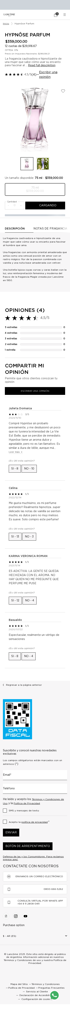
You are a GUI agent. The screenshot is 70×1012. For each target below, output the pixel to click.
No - (29, 468)
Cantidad (12, 202)
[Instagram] (16, 916)
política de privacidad (34, 822)
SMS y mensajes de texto (24, 810)
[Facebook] (6, 916)
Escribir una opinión (48, 75)
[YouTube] (25, 916)
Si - (14, 468)
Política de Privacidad (27, 803)
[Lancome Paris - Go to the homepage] (9, 14)
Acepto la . (29, 822)
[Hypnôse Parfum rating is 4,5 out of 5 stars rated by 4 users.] (14, 74)
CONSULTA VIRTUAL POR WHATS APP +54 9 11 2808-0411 (40, 902)
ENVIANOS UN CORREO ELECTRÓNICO (39, 876)
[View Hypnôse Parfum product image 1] (27, 164)
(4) (34, 74)
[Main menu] (65, 15)
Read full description (41, 65)
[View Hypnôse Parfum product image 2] (43, 163)
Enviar (11, 832)
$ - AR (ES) (9, 936)
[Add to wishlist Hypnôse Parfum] (63, 91)
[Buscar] (44, 14)
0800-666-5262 (53, 889)
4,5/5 (28, 74)
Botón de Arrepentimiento (27, 846)
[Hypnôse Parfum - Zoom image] (35, 119)
